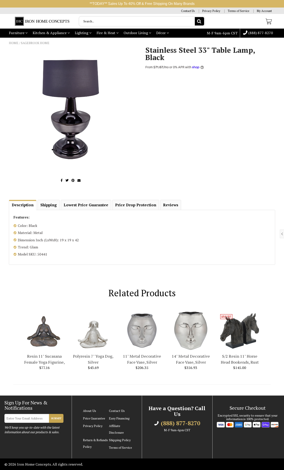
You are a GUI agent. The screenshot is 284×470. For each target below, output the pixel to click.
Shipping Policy (120, 440)
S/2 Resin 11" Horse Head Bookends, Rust (240, 359)
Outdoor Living (136, 32)
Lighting (82, 32)
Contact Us (188, 11)
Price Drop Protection (135, 204)
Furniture (17, 32)
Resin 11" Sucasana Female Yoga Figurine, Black (44, 359)
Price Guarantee (94, 418)
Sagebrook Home (35, 43)
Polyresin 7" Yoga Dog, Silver (93, 359)
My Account (264, 11)
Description (23, 204)
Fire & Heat (106, 32)
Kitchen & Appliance (50, 32)
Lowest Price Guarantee (86, 204)
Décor (161, 32)
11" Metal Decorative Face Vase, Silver (142, 359)
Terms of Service (238, 11)
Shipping (48, 204)
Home (13, 43)
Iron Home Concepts (34, 464)
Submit (56, 418)
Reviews (170, 204)
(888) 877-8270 (260, 33)
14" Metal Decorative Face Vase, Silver (191, 359)
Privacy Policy (211, 11)
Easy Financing (119, 418)
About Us (89, 411)
